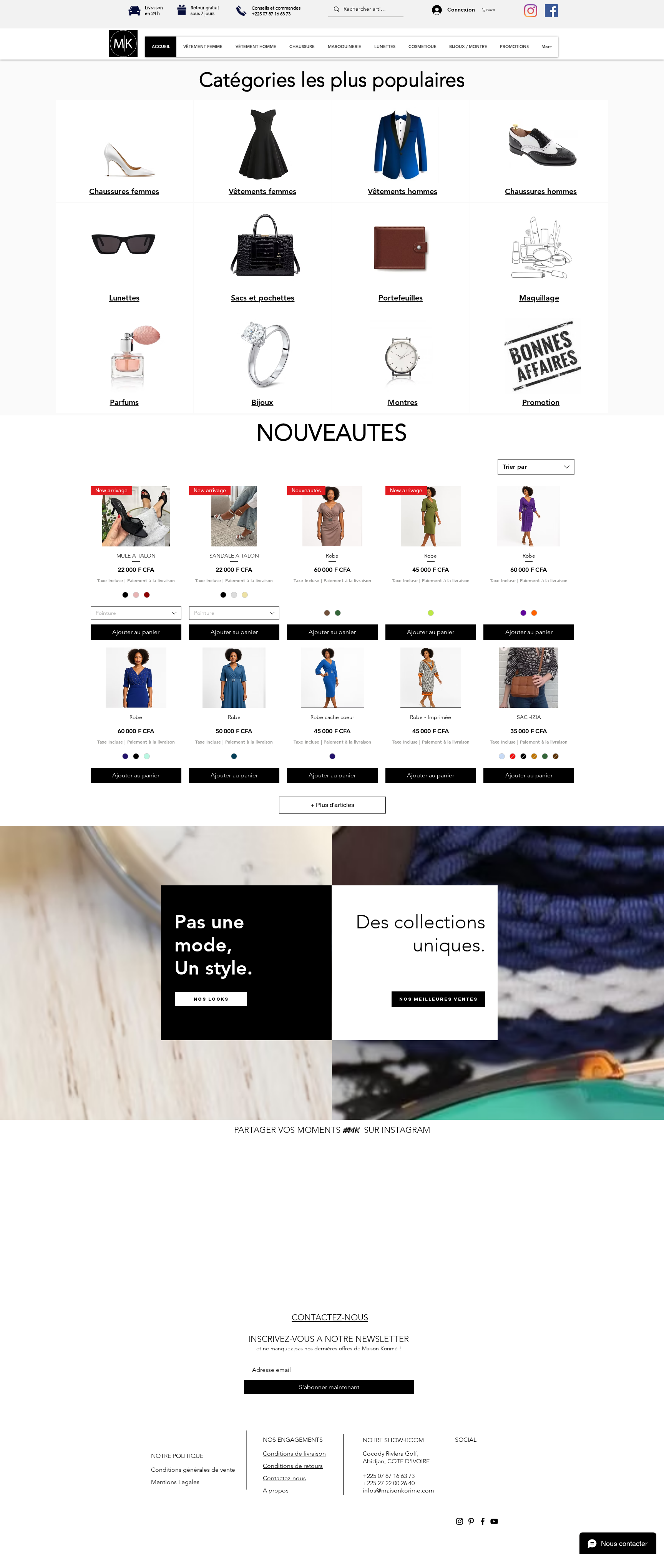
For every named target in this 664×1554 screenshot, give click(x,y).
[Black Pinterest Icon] (471, 1521)
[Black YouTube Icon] (494, 1521)
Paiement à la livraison (151, 580)
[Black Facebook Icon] (482, 1521)
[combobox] (536, 467)
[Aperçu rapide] (528, 516)
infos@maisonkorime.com (398, 1490)
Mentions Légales (175, 1482)
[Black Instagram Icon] (459, 1521)
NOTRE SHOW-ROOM (393, 1440)
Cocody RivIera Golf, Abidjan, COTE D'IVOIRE (396, 1457)
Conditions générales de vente (193, 1469)
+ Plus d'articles (332, 805)
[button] (490, 10)
